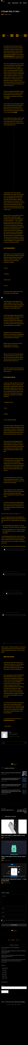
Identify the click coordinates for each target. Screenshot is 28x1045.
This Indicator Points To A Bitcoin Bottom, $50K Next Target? (22, 811)
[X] (16, 736)
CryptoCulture (11, 1001)
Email (2, 985)
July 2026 (4, 970)
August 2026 (5, 968)
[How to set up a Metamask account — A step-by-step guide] (14, 870)
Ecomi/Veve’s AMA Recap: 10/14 (7, 810)
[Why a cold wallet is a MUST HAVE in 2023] (14, 827)
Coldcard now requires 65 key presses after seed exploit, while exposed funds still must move (11, 785)
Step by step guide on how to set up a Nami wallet (13, 857)
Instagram (13, 940)
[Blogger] (9, 736)
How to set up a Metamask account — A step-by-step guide (14, 880)
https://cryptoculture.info (13, 734)
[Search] (25, 743)
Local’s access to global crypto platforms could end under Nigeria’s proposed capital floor (11, 779)
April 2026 (4, 976)
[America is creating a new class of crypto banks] (24, 773)
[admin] (4, 735)
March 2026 (4, 978)
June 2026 (4, 972)
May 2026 (4, 974)
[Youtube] (18, 736)
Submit (4, 991)
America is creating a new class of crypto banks (11, 772)
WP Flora (23, 1001)
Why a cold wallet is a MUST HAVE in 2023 (13, 835)
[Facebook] (12, 736)
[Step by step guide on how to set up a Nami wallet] (14, 848)
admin (10, 732)
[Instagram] (14, 736)
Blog (2, 14)
